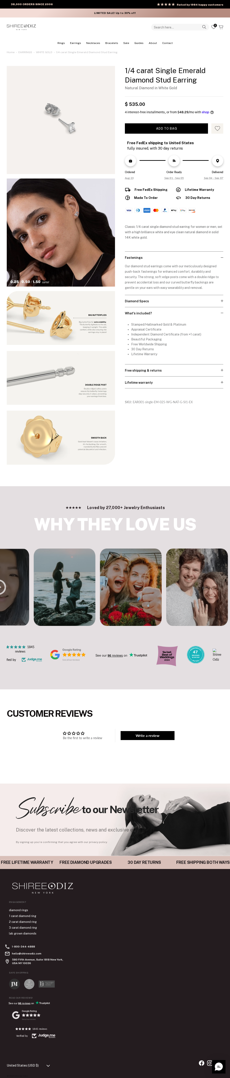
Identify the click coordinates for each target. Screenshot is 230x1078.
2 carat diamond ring (23, 921)
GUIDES (139, 43)
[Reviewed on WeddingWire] (195, 662)
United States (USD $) (23, 1065)
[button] (219, 1067)
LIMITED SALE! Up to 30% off (115, 13)
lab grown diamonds (22, 933)
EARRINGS (75, 43)
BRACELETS (111, 43)
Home (11, 52)
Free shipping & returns (143, 370)
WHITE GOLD (44, 52)
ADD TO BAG (166, 128)
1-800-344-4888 (23, 946)
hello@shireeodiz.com (26, 953)
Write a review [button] (147, 735)
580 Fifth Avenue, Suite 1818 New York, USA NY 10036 (37, 961)
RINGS (61, 43)
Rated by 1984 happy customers (200, 4)
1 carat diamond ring (22, 916)
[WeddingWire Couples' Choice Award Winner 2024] (217, 659)
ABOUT (153, 43)
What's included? (138, 313)
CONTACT (167, 43)
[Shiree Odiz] (21, 27)
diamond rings (18, 910)
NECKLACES (93, 43)
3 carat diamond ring (23, 927)
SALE (126, 43)
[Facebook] (201, 1063)
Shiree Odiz (21, 1075)
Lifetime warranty (139, 382)
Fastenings (134, 257)
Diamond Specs (137, 301)
